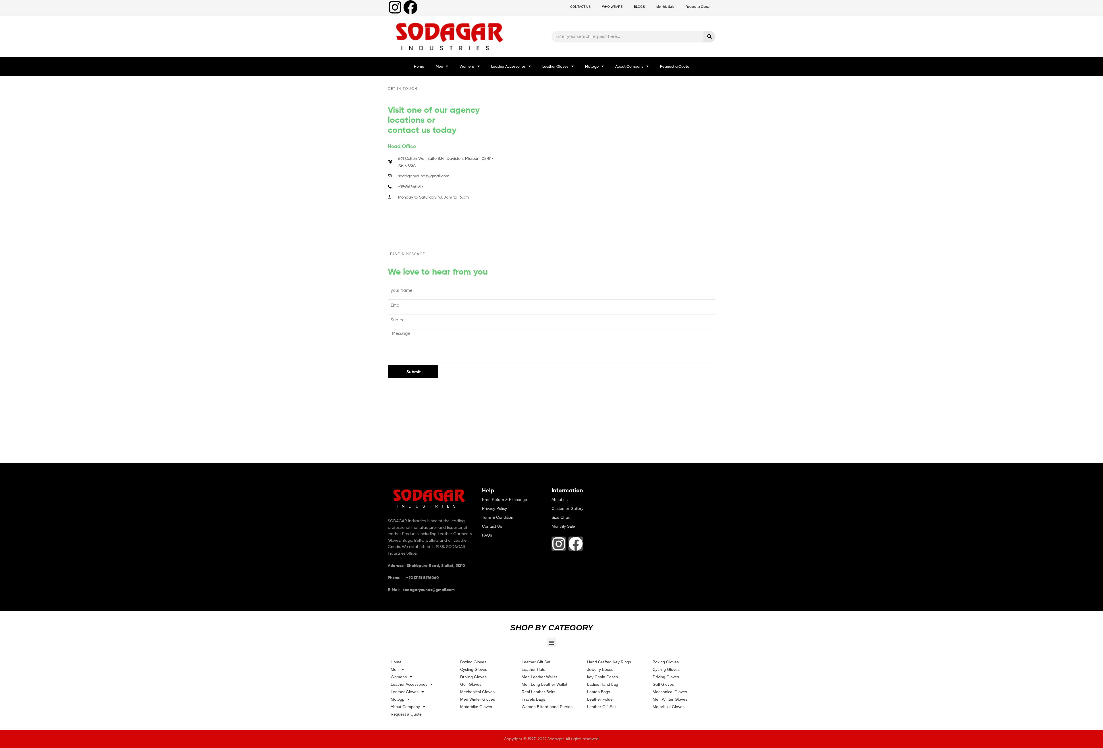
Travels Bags (533, 699)
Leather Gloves (555, 66)
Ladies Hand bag (602, 684)
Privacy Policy (494, 508)
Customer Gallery (567, 508)
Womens (467, 66)
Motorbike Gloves (476, 706)
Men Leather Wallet (539, 677)
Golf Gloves (470, 684)
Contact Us (492, 526)
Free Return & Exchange (504, 499)
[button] (551, 642)
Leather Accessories (508, 66)
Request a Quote (697, 6)
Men (439, 66)
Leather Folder (600, 699)
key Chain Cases (602, 677)
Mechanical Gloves (477, 691)
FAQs (487, 535)
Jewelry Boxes (600, 669)
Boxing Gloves (473, 662)
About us (560, 499)
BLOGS (639, 6)
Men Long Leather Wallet (544, 684)
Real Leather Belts (538, 691)
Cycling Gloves (473, 669)
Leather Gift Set (536, 662)
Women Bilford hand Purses (547, 706)
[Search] (709, 36)
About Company (629, 66)
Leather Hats (533, 669)
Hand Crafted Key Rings (609, 662)
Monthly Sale (665, 6)
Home (419, 66)
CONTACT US (580, 6)
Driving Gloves (473, 677)
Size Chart (561, 517)
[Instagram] (395, 7)
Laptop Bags (598, 691)
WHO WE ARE (612, 6)
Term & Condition (497, 517)
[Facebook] (410, 7)
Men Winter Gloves (477, 699)
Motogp (592, 66)
